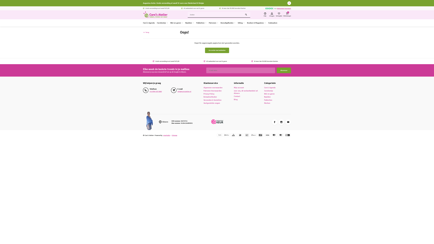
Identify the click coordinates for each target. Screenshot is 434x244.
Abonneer (283, 70)
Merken (267, 103)
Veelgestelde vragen (212, 103)
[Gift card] (260, 135)
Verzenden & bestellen (212, 100)
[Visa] (267, 135)
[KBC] (233, 135)
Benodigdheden (227, 23)
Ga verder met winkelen (217, 50)
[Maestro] (274, 135)
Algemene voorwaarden (213, 88)
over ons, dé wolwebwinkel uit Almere (246, 92)
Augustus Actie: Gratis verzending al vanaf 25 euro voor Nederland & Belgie (173, 3)
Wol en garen (175, 23)
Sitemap (174, 135)
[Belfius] (226, 135)
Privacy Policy (209, 94)
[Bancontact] (247, 135)
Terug (147, 32)
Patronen (212, 23)
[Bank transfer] (220, 135)
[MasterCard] (281, 135)
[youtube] (288, 122)
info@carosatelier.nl (184, 92)
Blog (236, 99)
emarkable (166, 135)
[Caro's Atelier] (156, 14)
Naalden (188, 23)
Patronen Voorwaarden (213, 91)
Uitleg (240, 23)
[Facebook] (274, 122)
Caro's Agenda (149, 23)
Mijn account (239, 88)
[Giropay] (287, 135)
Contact (237, 96)
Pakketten (200, 23)
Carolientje (161, 23)
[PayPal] (254, 135)
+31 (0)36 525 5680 (156, 92)
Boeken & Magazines (255, 23)
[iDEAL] (240, 135)
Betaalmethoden (210, 97)
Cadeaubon (272, 23)
